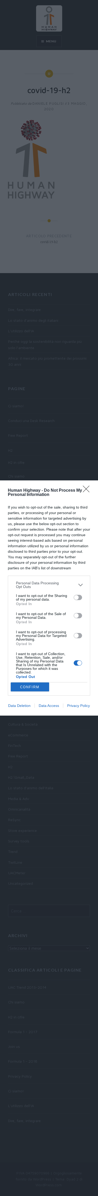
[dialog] (49, 598)
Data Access (49, 705)
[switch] (78, 597)
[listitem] (49, 585)
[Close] (88, 491)
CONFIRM (29, 687)
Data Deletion (19, 705)
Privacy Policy (78, 705)
